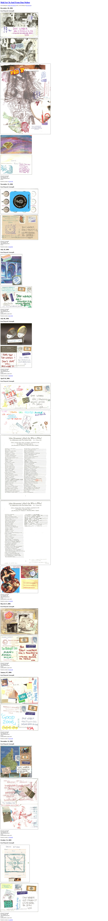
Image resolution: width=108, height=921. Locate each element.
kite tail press (28, 5)
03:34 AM (11, 669)
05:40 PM (11, 246)
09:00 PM (11, 375)
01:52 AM (11, 738)
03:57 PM (11, 315)
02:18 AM (11, 181)
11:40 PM (11, 919)
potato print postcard (12, 5)
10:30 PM (11, 837)
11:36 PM (11, 601)
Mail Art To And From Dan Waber (15, 2)
